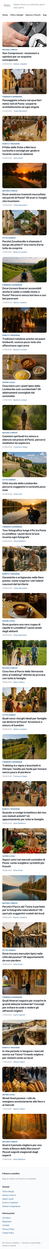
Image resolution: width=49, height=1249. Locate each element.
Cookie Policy (8, 1233)
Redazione (6, 1221)
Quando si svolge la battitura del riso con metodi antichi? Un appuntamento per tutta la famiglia (24, 816)
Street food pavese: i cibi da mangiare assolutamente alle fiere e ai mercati (23, 1102)
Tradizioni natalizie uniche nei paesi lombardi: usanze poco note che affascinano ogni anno (23, 342)
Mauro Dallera (19, 682)
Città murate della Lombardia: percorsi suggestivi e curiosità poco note (24, 487)
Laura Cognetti (19, 1015)
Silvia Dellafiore (20, 541)
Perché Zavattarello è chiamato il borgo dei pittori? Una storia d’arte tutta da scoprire (23, 245)
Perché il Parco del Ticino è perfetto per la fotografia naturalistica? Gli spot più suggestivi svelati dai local (23, 910)
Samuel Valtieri (19, 1062)
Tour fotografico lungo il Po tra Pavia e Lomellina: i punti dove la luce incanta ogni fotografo (24, 534)
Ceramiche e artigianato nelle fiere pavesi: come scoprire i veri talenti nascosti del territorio (23, 581)
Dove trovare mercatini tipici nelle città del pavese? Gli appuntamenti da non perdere (23, 957)
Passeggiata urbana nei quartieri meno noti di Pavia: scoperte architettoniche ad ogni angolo (22, 104)
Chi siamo (6, 1218)
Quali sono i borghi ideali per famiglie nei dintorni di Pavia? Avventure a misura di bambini (24, 722)
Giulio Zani (18, 494)
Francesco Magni (21, 447)
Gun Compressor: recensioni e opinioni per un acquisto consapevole (20, 57)
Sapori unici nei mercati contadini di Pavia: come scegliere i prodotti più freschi (23, 863)
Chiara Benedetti (20, 111)
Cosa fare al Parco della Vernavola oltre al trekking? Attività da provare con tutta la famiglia (23, 675)
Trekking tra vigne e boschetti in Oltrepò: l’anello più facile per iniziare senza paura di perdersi (24, 769)
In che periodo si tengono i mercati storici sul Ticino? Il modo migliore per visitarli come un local (23, 1054)
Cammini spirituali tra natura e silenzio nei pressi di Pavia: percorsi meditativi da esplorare (23, 440)
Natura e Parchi (33, 15)
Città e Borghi (16, 15)
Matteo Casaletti (20, 64)
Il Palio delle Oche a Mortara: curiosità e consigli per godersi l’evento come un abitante (20, 151)
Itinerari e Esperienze (12, 97)
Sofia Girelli (18, 158)
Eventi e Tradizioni (11, 144)
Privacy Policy (8, 1229)
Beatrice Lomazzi (20, 252)
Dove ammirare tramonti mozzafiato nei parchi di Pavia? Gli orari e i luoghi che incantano (24, 198)
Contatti (5, 1225)
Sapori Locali (8, 382)
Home (5, 15)
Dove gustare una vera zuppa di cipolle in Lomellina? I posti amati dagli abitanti (22, 628)
